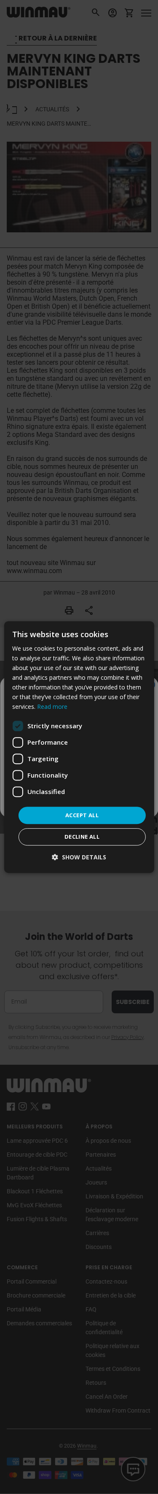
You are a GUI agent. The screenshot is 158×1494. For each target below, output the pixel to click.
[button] (79, 857)
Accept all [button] (82, 815)
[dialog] (79, 747)
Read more (52, 707)
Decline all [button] (81, 836)
